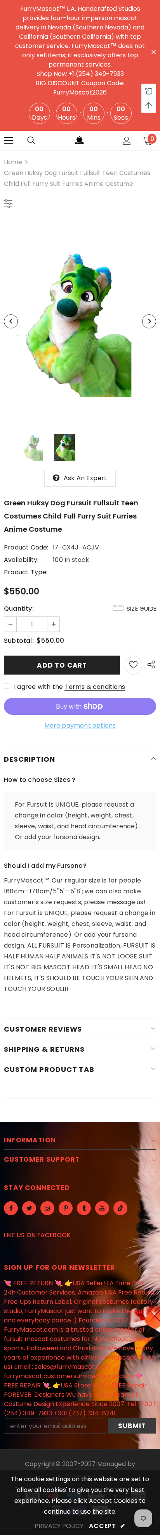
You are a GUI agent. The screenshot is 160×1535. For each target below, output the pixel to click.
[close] (153, 51)
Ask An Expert (85, 478)
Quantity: (19, 608)
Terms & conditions (94, 686)
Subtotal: (19, 640)
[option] (80, 321)
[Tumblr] (84, 1208)
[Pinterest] (66, 1208)
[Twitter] (29, 1208)
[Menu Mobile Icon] (8, 140)
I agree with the (38, 686)
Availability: (21, 559)
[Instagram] (47, 1208)
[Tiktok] (120, 1208)
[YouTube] (102, 1208)
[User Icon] (127, 141)
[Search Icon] (31, 140)
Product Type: (26, 572)
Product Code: (26, 547)
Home (13, 162)
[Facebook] (11, 1208)
